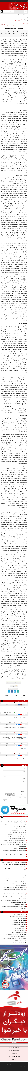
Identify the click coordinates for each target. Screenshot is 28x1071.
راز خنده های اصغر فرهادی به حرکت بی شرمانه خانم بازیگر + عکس (14, 934)
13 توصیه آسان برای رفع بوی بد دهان (19, 920)
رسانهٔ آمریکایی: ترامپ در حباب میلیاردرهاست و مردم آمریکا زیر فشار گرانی (14, 893)
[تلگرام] (14, 810)
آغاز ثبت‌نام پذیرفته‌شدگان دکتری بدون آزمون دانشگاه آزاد (16, 854)
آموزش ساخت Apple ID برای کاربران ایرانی (18, 932)
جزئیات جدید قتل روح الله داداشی (20, 930)
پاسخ (7, 704)
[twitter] (4, 4)
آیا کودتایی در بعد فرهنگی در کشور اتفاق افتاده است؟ (16, 819)
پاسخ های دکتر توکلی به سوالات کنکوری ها (18, 942)
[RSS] (1, 3)
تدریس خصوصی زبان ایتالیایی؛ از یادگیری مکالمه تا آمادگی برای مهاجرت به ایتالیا (15, 865)
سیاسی (21, 23)
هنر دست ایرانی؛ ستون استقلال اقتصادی (19, 830)
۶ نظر (22, 19)
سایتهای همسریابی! (22, 926)
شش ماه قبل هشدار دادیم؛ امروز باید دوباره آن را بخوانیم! (16, 842)
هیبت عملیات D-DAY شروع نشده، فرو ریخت (18, 832)
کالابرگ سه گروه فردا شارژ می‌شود (20, 848)
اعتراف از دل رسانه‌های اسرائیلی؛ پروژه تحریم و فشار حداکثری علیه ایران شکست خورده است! (13, 845)
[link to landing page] (20, 6)
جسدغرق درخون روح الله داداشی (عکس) (19, 940)
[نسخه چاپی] (1, 24)
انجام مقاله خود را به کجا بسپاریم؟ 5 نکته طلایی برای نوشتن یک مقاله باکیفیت (14, 868)
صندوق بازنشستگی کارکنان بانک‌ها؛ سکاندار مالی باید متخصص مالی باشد (14, 851)
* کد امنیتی (23, 791)
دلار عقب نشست (23, 856)
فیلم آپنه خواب (14, 1053)
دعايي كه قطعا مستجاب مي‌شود (20, 928)
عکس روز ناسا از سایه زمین (21, 874)
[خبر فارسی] (14, 1015)
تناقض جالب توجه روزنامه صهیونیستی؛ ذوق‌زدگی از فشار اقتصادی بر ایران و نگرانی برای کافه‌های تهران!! (14, 907)
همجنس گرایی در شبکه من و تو (20, 918)
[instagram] (11, 4)
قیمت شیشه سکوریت (14, 1048)
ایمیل (24, 773)
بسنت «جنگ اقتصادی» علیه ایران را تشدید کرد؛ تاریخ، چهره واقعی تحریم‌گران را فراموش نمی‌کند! (14, 880)
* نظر (24, 778)
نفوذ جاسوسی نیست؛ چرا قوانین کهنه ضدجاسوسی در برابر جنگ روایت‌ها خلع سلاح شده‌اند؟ (15, 884)
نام (24, 768)
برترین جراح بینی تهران (14, 1045)
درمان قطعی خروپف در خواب (14, 1056)
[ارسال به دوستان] (2, 24)
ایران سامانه (19, 1068)
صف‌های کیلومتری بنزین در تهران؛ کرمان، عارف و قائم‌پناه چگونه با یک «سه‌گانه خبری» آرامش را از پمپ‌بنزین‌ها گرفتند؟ (13, 837)
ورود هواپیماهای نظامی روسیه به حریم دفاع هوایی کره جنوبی (15, 840)
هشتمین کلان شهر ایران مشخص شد (19, 914)
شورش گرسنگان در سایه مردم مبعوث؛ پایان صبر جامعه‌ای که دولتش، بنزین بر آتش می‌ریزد (14, 897)
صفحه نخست (25, 23)
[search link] (2, 11)
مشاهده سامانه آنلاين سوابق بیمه (20, 922)
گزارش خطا (14, 686)
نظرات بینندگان (22, 701)
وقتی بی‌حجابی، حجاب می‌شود (20, 904)
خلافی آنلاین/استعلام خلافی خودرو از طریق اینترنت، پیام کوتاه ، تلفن (14, 938)
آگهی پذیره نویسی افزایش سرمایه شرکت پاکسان (17, 876)
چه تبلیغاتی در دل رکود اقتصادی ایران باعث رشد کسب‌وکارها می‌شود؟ (14, 862)
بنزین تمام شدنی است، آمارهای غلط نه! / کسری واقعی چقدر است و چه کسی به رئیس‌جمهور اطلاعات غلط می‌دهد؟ (13, 901)
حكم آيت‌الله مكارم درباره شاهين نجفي (19, 924)
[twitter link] (9, 691)
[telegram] (8, 3)
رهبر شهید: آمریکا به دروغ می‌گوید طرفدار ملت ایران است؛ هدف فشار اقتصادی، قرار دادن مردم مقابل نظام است (13, 821)
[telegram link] (15, 691)
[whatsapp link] (18, 691)
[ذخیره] (4, 24)
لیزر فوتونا (14, 1059)
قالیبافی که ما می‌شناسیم (21, 872)
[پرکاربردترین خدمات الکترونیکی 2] (14, 967)
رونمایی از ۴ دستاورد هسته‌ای (22, 14)
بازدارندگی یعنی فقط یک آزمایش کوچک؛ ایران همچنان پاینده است (14, 878)
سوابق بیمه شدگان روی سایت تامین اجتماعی (18, 916)
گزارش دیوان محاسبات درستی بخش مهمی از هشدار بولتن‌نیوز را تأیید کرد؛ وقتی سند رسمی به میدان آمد (14, 825)
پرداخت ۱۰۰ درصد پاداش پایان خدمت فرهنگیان (18, 936)
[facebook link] (12, 691)
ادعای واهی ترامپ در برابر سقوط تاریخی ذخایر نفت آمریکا (16, 834)
